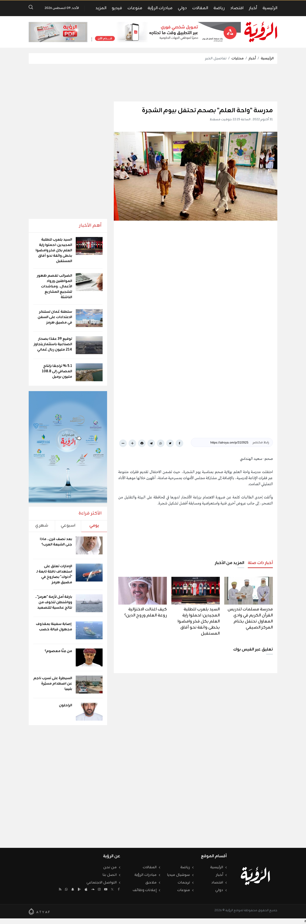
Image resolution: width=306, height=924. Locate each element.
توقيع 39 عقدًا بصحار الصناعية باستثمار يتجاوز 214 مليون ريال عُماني (53, 344)
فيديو (117, 8)
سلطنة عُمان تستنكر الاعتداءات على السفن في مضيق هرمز (55, 317)
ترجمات (184, 882)
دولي (182, 8)
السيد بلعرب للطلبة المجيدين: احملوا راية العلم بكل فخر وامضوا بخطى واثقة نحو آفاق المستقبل (199, 621)
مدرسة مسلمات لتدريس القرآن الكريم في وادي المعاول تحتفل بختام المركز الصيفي (250, 618)
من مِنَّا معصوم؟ (58, 651)
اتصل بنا (110, 875)
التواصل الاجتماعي (101, 882)
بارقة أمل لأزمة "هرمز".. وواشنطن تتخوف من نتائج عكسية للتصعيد (53, 602)
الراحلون (65, 705)
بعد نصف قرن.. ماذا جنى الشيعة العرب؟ (56, 541)
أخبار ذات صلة (260, 563)
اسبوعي (68, 525)
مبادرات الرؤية (160, 8)
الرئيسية (270, 8)
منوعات (134, 8)
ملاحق (151, 882)
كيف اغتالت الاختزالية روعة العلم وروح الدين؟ (145, 612)
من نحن (110, 867)
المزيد (100, 8)
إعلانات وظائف (145, 890)
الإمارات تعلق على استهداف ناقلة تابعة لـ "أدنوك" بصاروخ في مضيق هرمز (54, 574)
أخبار (253, 8)
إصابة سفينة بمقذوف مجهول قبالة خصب (54, 626)
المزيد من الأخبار (229, 563)
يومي (94, 525)
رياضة (219, 8)
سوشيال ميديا (178, 875)
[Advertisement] (153, 82)
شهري (41, 525)
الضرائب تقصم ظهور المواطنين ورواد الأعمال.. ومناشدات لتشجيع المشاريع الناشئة (54, 286)
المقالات (200, 8)
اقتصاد (237, 8)
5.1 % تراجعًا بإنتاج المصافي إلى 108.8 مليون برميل (57, 371)
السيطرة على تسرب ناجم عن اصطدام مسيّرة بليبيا (52, 683)
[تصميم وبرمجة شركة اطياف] (39, 911)
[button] (270, 282)
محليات (237, 58)
